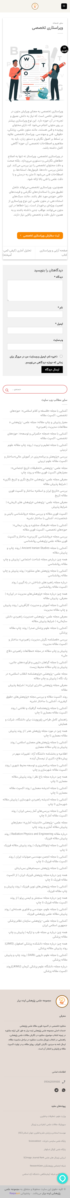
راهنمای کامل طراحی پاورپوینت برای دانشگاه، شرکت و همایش (36, 722)
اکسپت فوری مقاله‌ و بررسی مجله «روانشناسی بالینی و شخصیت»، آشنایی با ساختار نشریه (35, 516)
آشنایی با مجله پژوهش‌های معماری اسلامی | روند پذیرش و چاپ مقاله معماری (38, 744)
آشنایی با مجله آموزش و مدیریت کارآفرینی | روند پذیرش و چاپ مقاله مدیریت (35, 607)
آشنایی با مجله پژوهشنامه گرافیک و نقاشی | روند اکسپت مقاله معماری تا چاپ (39, 710)
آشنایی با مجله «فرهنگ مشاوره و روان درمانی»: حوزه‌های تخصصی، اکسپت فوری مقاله (39, 527)
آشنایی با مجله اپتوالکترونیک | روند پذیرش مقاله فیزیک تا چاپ (35, 847)
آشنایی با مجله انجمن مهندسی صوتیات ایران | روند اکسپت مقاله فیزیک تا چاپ (38, 859)
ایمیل (59, 324)
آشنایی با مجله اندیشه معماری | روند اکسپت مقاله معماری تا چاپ (38, 790)
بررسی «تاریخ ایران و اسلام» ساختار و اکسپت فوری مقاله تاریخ (38, 493)
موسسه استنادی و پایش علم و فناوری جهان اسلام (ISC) (42, 1133)
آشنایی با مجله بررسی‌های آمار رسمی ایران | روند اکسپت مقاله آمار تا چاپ (39, 813)
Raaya (15, 1193)
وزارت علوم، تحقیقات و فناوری (53, 1116)
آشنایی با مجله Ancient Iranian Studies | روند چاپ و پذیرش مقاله (37, 550)
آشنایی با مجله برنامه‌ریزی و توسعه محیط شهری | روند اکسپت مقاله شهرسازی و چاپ (36, 767)
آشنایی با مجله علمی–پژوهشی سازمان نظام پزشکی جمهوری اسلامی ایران (37, 923)
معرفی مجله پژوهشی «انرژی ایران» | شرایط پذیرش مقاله (37, 687)
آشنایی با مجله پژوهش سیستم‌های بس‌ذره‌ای (41, 868)
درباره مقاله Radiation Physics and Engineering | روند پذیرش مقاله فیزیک (35, 836)
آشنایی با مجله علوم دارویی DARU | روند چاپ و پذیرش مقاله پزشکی (35, 957)
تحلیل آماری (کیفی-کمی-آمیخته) (17, 253)
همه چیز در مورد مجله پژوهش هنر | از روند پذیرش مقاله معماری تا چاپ (38, 733)
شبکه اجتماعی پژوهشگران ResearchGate (48, 1166)
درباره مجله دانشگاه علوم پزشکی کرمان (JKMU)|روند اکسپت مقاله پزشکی (36, 969)
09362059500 (52, 1082)
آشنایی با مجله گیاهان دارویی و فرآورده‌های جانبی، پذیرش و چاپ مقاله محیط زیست (38, 664)
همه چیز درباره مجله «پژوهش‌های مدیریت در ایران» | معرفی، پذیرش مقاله (36, 596)
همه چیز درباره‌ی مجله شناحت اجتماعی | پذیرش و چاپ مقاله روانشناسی (35, 561)
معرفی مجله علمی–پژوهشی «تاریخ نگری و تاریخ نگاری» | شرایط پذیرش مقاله (35, 482)
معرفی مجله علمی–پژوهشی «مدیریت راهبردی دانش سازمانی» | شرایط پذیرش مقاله (36, 619)
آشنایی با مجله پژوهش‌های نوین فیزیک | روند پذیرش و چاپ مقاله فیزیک (35, 889)
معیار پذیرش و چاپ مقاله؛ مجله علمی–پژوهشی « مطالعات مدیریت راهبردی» (38, 424)
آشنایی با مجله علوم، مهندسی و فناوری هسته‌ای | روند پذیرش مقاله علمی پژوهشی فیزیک (35, 911)
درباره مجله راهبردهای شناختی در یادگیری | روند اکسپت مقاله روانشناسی (39, 584)
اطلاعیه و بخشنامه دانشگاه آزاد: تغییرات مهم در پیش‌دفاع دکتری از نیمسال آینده (39, 756)
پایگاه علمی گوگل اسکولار (55, 1149)
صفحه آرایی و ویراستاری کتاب (53, 253)
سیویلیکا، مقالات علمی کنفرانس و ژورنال (48, 1124)
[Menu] (64, 6)
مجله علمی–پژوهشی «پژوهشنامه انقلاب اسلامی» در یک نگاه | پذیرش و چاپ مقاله (36, 676)
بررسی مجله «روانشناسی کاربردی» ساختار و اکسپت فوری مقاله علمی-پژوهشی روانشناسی (37, 539)
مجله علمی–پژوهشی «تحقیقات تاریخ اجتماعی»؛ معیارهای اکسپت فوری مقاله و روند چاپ (39, 470)
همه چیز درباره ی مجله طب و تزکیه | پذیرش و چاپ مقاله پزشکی (37, 934)
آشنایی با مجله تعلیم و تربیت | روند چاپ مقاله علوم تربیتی (37, 447)
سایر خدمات (58, 23)
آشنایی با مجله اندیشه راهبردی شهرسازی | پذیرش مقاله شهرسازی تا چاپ (35, 802)
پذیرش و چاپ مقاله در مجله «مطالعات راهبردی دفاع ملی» (36, 653)
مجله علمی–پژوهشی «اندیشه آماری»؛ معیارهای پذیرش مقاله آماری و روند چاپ (39, 825)
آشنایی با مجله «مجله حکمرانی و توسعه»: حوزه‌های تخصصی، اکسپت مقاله (37, 436)
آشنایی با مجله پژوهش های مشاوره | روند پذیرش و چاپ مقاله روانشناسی (35, 573)
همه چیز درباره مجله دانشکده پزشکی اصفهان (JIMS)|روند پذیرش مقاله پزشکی (36, 946)
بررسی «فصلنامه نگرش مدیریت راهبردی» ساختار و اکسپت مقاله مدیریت (38, 642)
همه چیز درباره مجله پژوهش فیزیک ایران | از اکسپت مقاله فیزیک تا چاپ (36, 877)
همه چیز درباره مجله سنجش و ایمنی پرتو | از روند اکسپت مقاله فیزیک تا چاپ (38, 900)
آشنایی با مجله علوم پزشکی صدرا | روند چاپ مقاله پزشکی (38, 630)
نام (60, 308)
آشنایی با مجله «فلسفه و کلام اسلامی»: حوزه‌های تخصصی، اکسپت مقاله (38, 413)
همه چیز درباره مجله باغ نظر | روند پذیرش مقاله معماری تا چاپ (39, 779)
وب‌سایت (58, 340)
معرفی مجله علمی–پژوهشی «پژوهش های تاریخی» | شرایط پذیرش (36, 504)
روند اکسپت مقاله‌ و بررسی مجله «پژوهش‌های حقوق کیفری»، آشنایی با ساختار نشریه (36, 699)
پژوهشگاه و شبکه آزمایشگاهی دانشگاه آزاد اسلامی (44, 1174)
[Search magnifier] (7, 390)
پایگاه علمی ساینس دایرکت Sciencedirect (47, 1141)
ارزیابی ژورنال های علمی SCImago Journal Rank (45, 1157)
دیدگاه (58, 277)
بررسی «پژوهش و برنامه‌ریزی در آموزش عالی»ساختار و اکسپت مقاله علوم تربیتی (35, 459)
